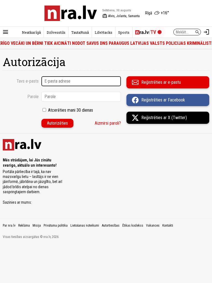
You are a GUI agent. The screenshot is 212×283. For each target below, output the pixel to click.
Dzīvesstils (56, 32)
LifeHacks (103, 32)
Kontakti (167, 225)
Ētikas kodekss (132, 225)
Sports (123, 32)
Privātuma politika (56, 225)
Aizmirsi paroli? (108, 123)
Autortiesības (111, 225)
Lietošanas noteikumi (84, 225)
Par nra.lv (9, 225)
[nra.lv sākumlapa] (70, 13)
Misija (37, 225)
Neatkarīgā (31, 32)
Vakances (153, 225)
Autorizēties (57, 123)
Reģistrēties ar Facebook (163, 100)
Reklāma (24, 225)
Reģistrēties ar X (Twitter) (164, 117)
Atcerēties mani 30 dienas (70, 110)
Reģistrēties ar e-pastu (161, 82)
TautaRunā (80, 32)
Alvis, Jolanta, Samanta (121, 16)
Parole (33, 96)
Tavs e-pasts (28, 81)
